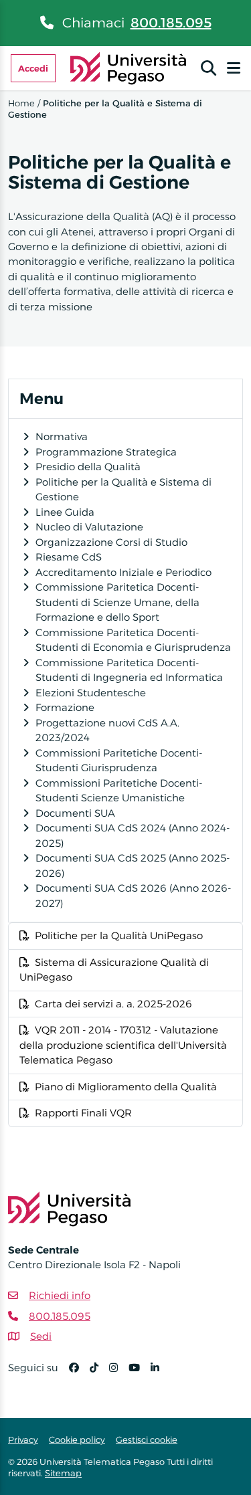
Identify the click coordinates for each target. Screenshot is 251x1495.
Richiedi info (59, 1295)
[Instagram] (119, 1374)
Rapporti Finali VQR (83, 1112)
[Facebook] (79, 1374)
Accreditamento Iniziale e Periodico (123, 572)
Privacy (23, 1439)
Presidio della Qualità (88, 466)
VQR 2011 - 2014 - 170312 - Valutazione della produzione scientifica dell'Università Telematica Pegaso (123, 1044)
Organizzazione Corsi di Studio (111, 542)
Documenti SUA (75, 813)
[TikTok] (99, 1374)
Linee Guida (64, 512)
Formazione (64, 707)
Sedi (41, 1336)
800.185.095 (171, 23)
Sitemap (63, 1473)
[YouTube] (140, 1374)
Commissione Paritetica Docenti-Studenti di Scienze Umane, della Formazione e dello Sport (117, 602)
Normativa (61, 436)
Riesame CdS (68, 557)
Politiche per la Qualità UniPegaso (119, 935)
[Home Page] (128, 67)
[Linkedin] (160, 1374)
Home (21, 103)
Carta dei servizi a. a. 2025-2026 (113, 1003)
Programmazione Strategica (106, 451)
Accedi (33, 68)
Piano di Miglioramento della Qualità (126, 1086)
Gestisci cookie (146, 1439)
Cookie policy (77, 1439)
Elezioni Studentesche (90, 692)
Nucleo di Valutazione (89, 526)
